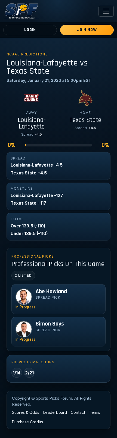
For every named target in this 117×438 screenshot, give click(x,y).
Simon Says (50, 324)
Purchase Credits (27, 422)
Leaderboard (55, 412)
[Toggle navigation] (106, 11)
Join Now (87, 30)
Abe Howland (51, 292)
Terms (94, 412)
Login (30, 30)
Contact (78, 412)
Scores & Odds (25, 412)
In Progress (25, 307)
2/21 (29, 373)
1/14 (16, 373)
